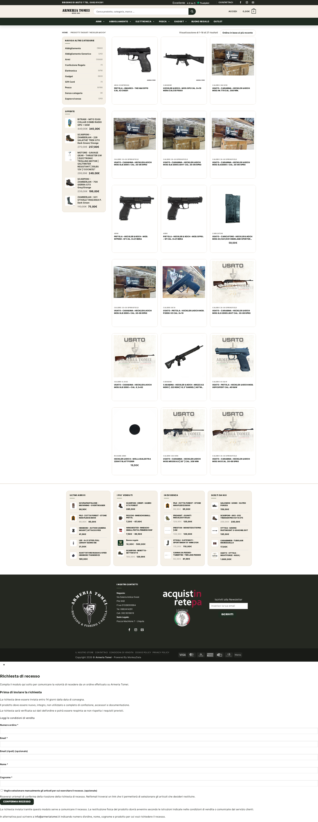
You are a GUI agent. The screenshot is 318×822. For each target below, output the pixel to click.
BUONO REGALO (200, 29)
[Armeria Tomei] (76, 19)
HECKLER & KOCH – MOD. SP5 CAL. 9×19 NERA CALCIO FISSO (182, 96)
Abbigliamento (118, 29)
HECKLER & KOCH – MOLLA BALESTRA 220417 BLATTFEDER (132, 467)
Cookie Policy (143, 660)
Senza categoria (73, 100)
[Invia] (192, 18)
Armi (99, 29)
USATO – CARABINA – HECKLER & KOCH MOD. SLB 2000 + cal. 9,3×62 (133, 393)
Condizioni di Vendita (121, 660)
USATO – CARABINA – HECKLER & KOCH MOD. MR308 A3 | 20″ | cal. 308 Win (182, 467)
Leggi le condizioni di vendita (17, 725)
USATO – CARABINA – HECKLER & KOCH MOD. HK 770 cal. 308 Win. (231, 96)
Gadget (179, 29)
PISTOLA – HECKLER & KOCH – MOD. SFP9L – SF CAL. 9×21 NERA (183, 245)
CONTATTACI (225, 9)
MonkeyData (134, 664)
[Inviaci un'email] (253, 10)
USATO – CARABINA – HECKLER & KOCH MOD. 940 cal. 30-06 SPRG (231, 467)
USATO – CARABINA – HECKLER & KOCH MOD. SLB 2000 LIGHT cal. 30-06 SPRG (182, 171)
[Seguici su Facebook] (240, 10)
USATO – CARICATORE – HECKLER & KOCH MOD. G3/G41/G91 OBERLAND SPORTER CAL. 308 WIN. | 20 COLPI (232, 245)
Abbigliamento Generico (78, 61)
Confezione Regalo (75, 72)
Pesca (163, 29)
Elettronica (144, 29)
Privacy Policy (161, 660)
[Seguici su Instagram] (247, 10)
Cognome (6, 784)
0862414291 (96, 9)
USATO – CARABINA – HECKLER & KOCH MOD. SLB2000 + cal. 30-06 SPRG (231, 171)
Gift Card (70, 89)
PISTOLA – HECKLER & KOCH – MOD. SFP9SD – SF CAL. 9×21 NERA (131, 245)
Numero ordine (9, 732)
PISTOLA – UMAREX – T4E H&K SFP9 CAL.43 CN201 (131, 96)
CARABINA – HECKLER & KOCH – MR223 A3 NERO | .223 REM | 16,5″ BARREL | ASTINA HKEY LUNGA (183, 393)
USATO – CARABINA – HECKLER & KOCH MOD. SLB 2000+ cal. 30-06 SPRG (133, 171)
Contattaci (101, 660)
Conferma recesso (17, 808)
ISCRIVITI (227, 617)
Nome (4, 771)
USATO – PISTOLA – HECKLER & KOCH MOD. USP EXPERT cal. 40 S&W (232, 393)
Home (65, 40)
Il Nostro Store (84, 660)
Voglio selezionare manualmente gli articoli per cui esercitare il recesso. (50, 798)
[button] (249, 18)
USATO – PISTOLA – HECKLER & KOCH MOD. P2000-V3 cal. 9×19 (183, 319)
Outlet (218, 29)
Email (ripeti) (14, 758)
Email (4, 745)
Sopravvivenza (73, 106)
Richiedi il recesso (227, 626)
